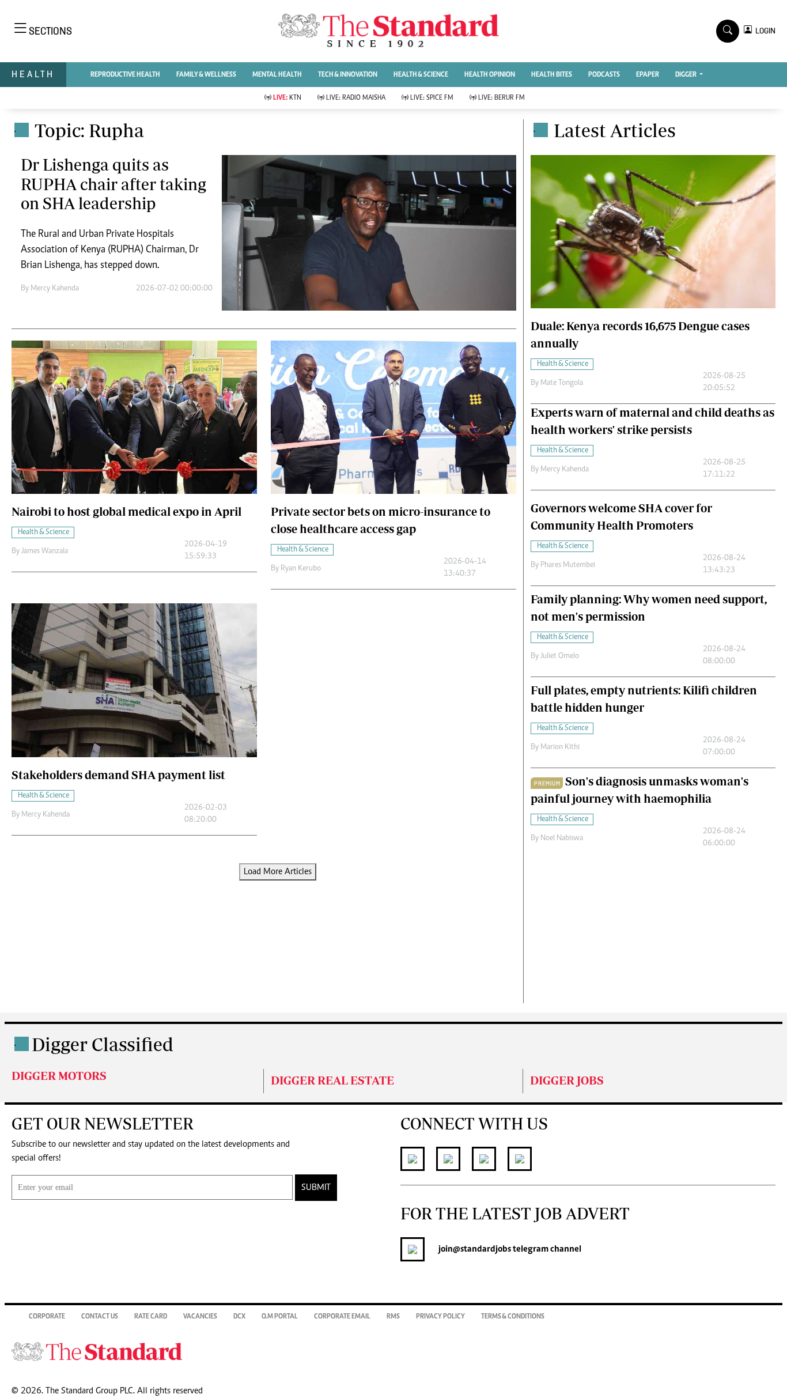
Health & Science (421, 74)
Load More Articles (278, 871)
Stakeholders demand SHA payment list (118, 774)
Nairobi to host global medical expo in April (126, 511)
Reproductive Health (125, 74)
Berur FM (501, 98)
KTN (287, 98)
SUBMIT (316, 1187)
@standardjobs (482, 1249)
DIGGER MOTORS (59, 1075)
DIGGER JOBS (567, 1080)
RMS (393, 1316)
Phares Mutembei (567, 565)
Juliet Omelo (559, 656)
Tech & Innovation (347, 74)
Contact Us (99, 1316)
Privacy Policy (440, 1316)
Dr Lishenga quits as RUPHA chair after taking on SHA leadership (113, 184)
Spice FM (431, 98)
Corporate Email (342, 1316)
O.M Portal (280, 1316)
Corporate (47, 1316)
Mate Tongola (561, 383)
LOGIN (763, 31)
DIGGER (686, 74)
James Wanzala (44, 551)
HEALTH (33, 74)
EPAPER (647, 74)
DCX (239, 1316)
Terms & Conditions (512, 1316)
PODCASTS (604, 74)
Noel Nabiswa (561, 838)
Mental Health (277, 74)
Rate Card (150, 1316)
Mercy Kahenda (55, 289)
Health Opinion (489, 74)
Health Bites (551, 74)
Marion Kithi (560, 747)
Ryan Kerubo (301, 569)
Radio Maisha (355, 98)
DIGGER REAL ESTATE (332, 1080)
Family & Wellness (206, 74)
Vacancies (200, 1316)
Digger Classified (102, 1044)
